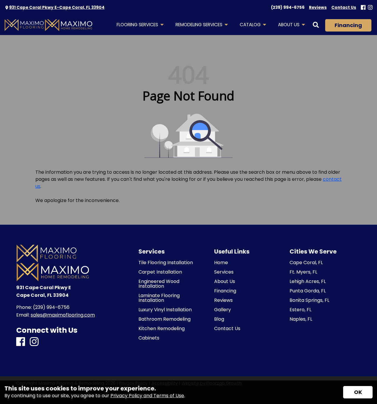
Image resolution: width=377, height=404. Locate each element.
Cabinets (148, 338)
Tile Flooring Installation (165, 262)
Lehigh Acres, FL (308, 281)
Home (221, 262)
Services (224, 272)
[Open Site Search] (315, 25)
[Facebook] (363, 8)
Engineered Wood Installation (158, 284)
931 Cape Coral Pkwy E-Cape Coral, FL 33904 (57, 7)
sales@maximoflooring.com (63, 315)
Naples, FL (301, 319)
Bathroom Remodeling (164, 319)
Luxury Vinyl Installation (165, 309)
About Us (224, 281)
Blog (219, 319)
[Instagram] (370, 8)
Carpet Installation (160, 272)
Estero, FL (300, 309)
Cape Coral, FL (306, 262)
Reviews (223, 300)
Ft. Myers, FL (303, 272)
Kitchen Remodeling (161, 328)
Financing (348, 25)
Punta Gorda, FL (308, 291)
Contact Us (227, 328)
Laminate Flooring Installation (159, 298)
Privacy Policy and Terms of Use (147, 395)
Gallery (222, 309)
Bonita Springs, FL (309, 300)
